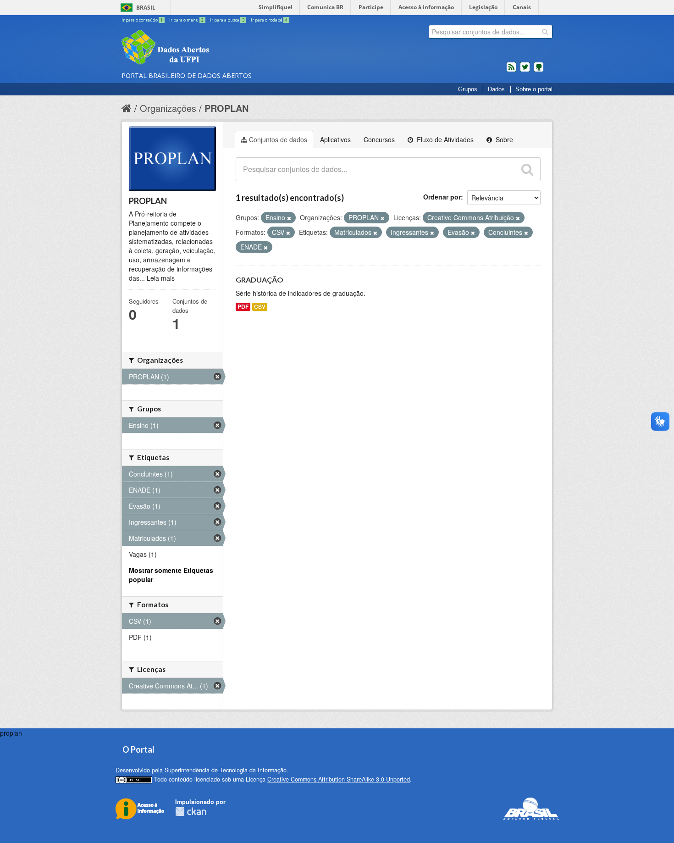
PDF (243, 307)
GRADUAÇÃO (259, 279)
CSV (259, 307)
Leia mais (161, 278)
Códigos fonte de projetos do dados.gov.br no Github (538, 70)
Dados (496, 89)
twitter (525, 70)
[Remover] (289, 218)
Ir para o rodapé (269, 20)
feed (511, 70)
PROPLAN (226, 108)
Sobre (503, 139)
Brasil (145, 7)
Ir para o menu (186, 20)
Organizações (168, 108)
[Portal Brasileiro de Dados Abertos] (220, 48)
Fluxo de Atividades (444, 139)
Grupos (467, 89)
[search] (545, 31)
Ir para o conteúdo (142, 20)
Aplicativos (335, 139)
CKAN (190, 811)
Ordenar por (442, 196)
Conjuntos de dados (278, 139)
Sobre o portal (533, 89)
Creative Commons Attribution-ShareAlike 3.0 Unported (338, 779)
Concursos (379, 139)
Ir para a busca (227, 20)
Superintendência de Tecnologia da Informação (226, 770)
